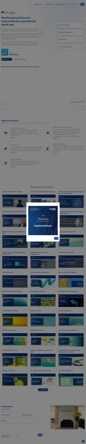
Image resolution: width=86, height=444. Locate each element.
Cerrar (56, 238)
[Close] (57, 205)
